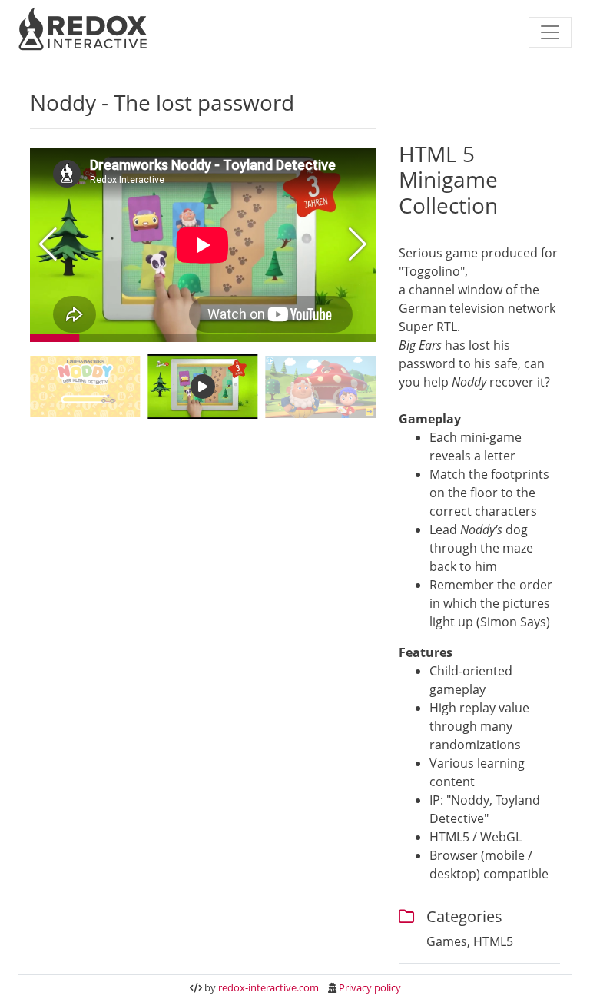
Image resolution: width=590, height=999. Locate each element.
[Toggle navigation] (550, 32)
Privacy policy (370, 987)
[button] (357, 244)
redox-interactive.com (268, 987)
